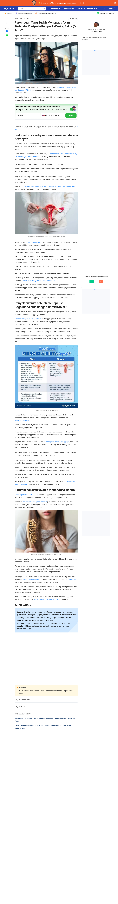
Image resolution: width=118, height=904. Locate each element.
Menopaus (28, 18)
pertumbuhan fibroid (22, 420)
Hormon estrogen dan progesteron (28, 319)
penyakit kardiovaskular (31, 579)
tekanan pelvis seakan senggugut (56, 442)
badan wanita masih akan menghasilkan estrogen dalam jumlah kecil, (50, 186)
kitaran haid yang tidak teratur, (35, 502)
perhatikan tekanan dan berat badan (47, 599)
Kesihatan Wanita (19, 18)
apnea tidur (72, 579)
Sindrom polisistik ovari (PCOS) (27, 495)
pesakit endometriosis (34, 242)
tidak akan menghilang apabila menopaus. (39, 281)
